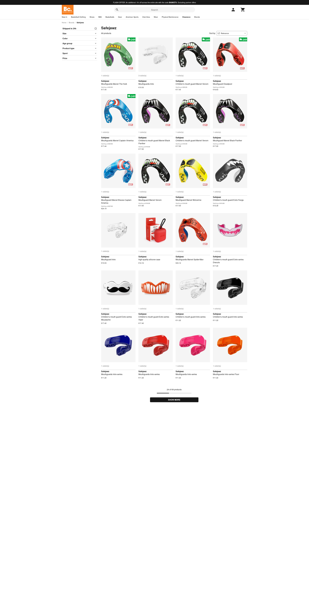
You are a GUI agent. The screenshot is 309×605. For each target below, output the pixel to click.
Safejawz (105, 81)
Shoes (92, 17)
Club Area (146, 17)
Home (64, 22)
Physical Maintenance (170, 17)
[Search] (117, 9)
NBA (100, 17)
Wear (156, 17)
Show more (174, 399)
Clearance (186, 17)
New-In (64, 17)
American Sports (132, 17)
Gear (120, 17)
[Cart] (242, 9)
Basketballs (109, 17)
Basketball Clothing (78, 17)
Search (154, 9)
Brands (197, 17)
